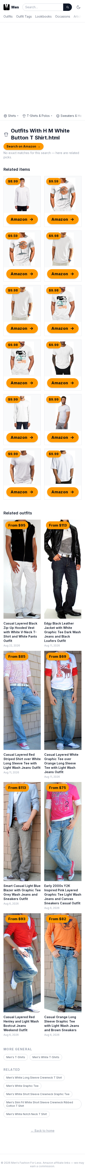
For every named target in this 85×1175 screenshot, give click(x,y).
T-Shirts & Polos (40, 116)
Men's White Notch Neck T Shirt (26, 1114)
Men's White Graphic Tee (22, 1085)
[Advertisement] (42, 67)
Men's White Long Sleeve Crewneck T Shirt (34, 1077)
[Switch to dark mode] (78, 7)
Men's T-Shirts (15, 1057)
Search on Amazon (24, 146)
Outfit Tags (24, 16)
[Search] (67, 7)
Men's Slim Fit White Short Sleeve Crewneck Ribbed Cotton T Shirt (39, 1104)
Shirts (13, 116)
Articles (79, 16)
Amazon (19, 219)
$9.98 (54, 236)
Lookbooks (43, 16)
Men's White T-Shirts (45, 1057)
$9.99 (54, 345)
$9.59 (53, 181)
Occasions (62, 16)
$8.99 (13, 181)
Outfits (8, 16)
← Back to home (42, 1130)
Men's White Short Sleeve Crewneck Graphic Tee (38, 1094)
